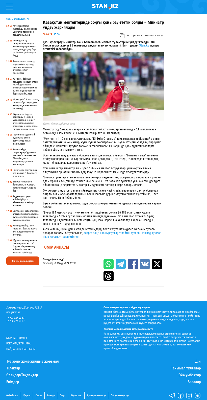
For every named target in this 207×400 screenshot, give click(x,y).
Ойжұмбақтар (189, 375)
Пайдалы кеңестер (119, 395)
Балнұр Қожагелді (53, 259)
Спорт (62, 395)
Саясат (39, 395)
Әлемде (51, 395)
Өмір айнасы (56, 247)
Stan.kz (144, 45)
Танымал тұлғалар (186, 368)
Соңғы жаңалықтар (23, 261)
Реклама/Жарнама (18, 343)
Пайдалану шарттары (20, 349)
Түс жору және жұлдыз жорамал (32, 361)
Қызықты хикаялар (96, 395)
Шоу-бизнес (76, 395)
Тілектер (13, 368)
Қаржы (26, 395)
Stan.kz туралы (16, 338)
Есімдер (12, 382)
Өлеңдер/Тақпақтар (22, 375)
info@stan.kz (13, 312)
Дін (198, 361)
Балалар (194, 382)
